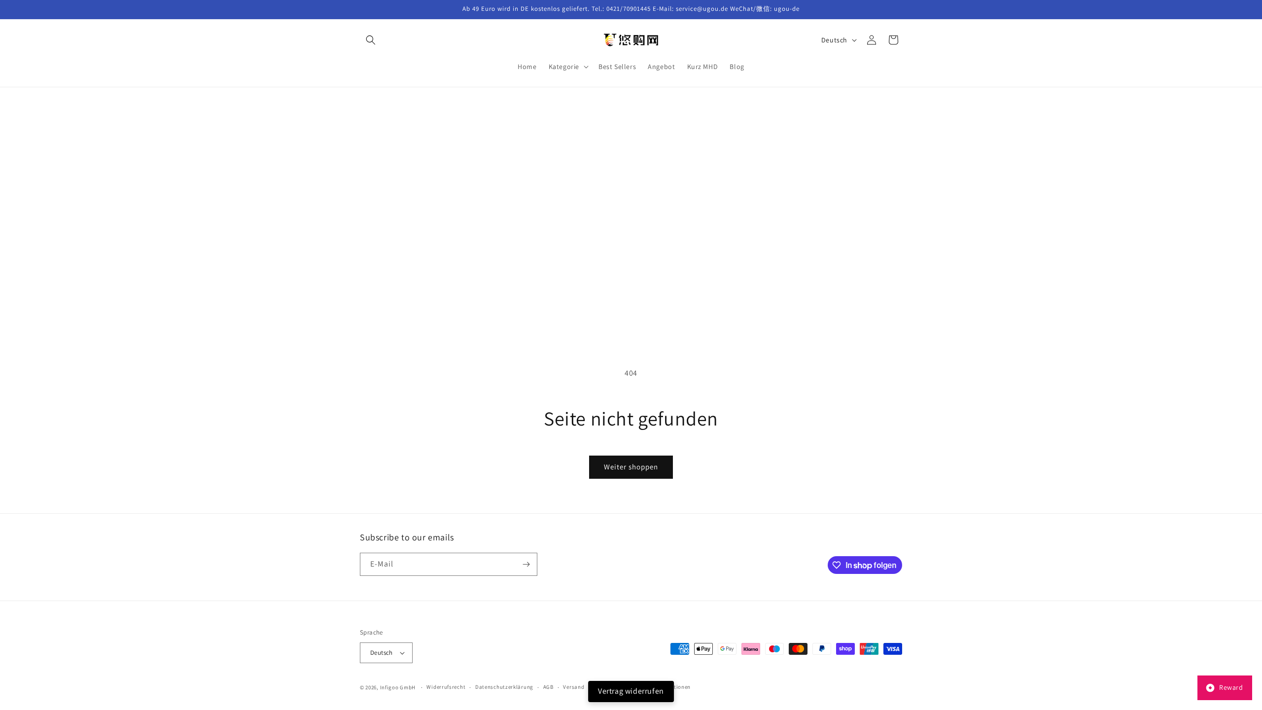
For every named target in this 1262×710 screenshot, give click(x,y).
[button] (371, 40)
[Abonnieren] (526, 564)
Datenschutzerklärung (504, 686)
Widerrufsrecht (445, 686)
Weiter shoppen (631, 466)
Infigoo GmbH (398, 687)
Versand (573, 686)
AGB (548, 686)
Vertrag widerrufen (631, 691)
